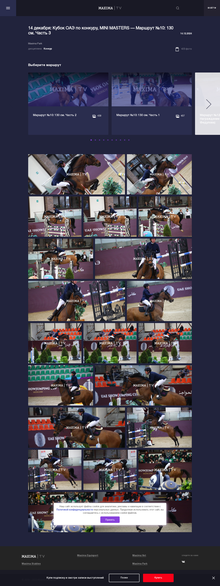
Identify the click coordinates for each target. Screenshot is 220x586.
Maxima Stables (31, 564)
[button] (91, 140)
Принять (110, 519)
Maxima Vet (139, 556)
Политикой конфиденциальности (75, 509)
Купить (158, 578)
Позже (124, 578)
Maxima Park (139, 564)
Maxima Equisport (87, 556)
